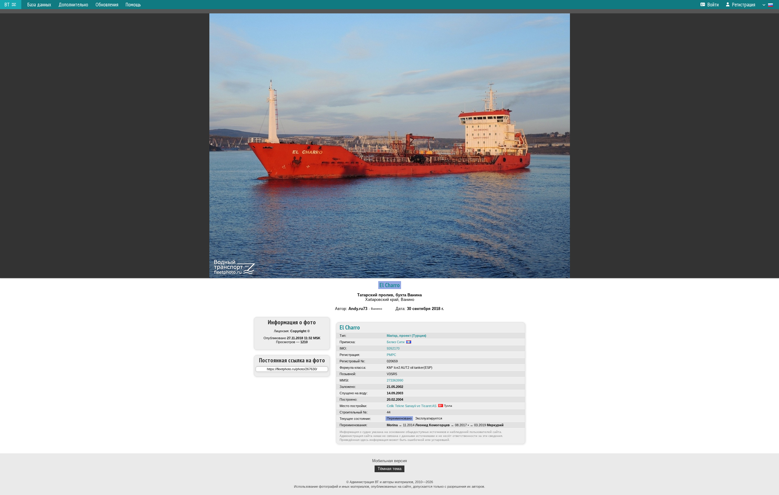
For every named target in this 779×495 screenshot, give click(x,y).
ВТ (7, 4)
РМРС (391, 355)
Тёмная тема (389, 468)
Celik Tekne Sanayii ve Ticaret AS (411, 406)
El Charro (389, 285)
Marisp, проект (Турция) (406, 335)
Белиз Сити (395, 342)
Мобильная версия (389, 460)
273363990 (395, 380)
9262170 (393, 348)
